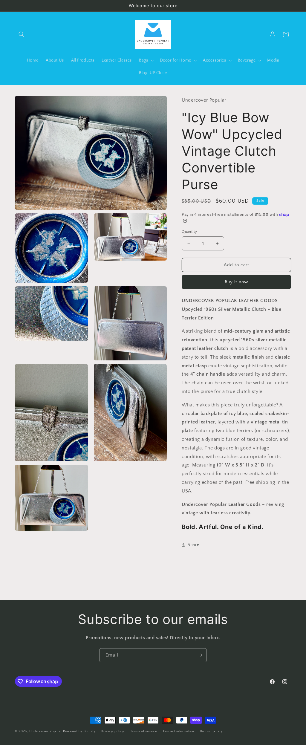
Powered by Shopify (79, 731)
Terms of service (143, 731)
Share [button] (193, 544)
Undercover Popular (46, 731)
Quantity (189, 232)
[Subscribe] (199, 655)
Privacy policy (112, 731)
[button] (21, 34)
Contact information (178, 731)
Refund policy (211, 731)
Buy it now (236, 281)
